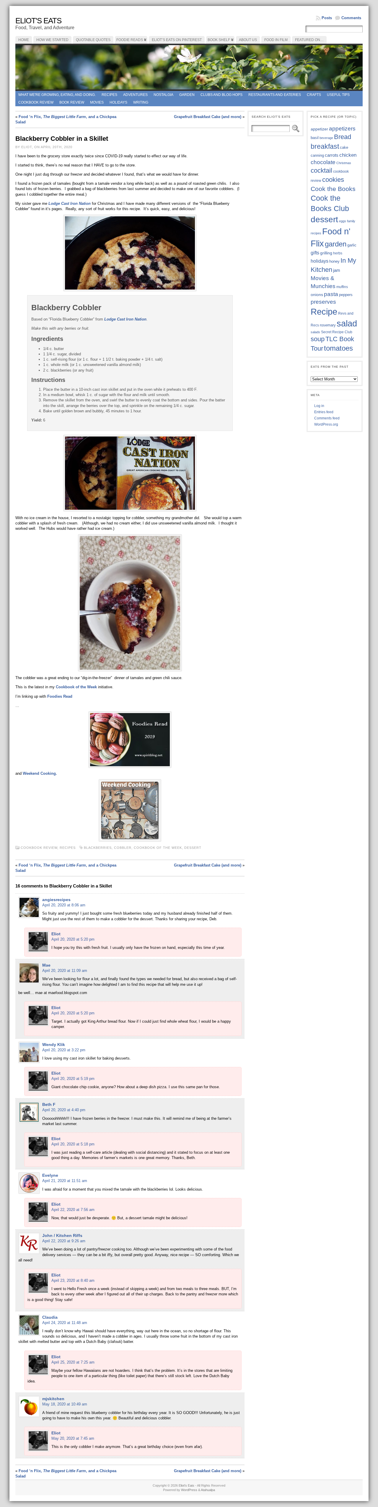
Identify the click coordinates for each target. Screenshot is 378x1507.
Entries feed (323, 412)
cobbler (122, 847)
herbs (337, 253)
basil (315, 137)
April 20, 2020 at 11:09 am (64, 970)
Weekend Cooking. (40, 773)
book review (71, 102)
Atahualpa (208, 1490)
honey (334, 261)
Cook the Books (333, 188)
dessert (192, 847)
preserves (323, 302)
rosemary (328, 325)
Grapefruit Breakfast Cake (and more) (207, 117)
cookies (333, 179)
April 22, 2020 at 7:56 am (72, 1209)
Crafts (314, 95)
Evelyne (50, 1175)
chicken (347, 155)
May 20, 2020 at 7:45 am (72, 1438)
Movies (97, 102)
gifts (315, 252)
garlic (351, 245)
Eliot (56, 933)
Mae (46, 965)
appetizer (319, 129)
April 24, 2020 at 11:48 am (64, 1322)
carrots (331, 155)
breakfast (325, 146)
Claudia (50, 1317)
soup (318, 339)
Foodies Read (59, 696)
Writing (140, 102)
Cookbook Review (35, 102)
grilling (326, 253)
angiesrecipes (56, 899)
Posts (327, 18)
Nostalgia (163, 95)
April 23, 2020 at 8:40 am (72, 1280)
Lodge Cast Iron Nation (69, 203)
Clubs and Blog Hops (221, 95)
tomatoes (338, 348)
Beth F (49, 1104)
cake (344, 148)
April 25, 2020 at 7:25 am (72, 1362)
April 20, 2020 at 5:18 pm (72, 1144)
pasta (331, 294)
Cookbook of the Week (76, 687)
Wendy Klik (53, 1044)
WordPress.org (326, 424)
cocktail (321, 170)
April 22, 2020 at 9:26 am (63, 1241)
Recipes (109, 95)
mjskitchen (53, 1398)
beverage (326, 138)
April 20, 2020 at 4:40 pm (63, 1110)
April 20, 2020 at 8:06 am (63, 905)
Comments (351, 18)
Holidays (118, 102)
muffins (342, 287)
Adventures (135, 95)
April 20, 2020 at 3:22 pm (63, 1050)
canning (317, 155)
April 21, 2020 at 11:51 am (64, 1181)
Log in (319, 406)
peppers (346, 294)
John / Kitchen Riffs (62, 1235)
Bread (342, 136)
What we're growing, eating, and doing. (57, 95)
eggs (342, 221)
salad (347, 323)
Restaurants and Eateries (274, 95)
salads (315, 332)
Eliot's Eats (38, 20)
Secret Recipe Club (336, 332)
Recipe (324, 311)
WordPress (189, 1490)
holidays (319, 261)
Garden (187, 95)
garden (335, 244)
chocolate (323, 162)
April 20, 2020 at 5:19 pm (72, 1078)
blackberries (98, 847)
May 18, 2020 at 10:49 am (64, 1404)
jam (336, 270)
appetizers (342, 128)
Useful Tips (338, 95)
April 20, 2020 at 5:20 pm (72, 939)
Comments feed (327, 418)
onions (317, 294)
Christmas (343, 163)
